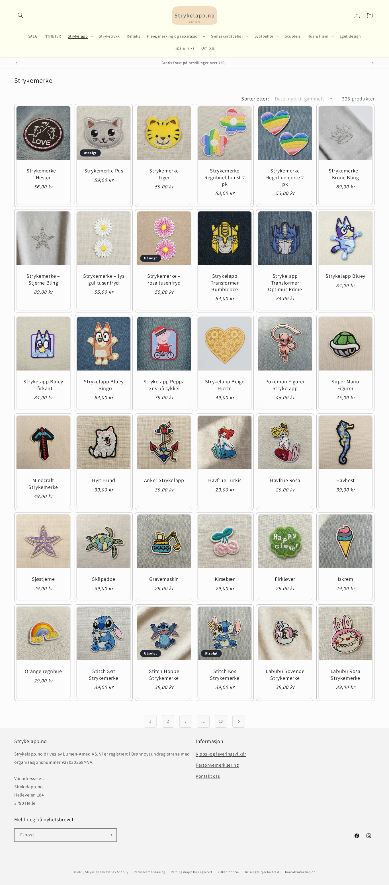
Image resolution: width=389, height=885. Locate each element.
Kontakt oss (208, 776)
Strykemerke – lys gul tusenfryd (103, 279)
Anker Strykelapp (164, 480)
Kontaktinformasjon (300, 872)
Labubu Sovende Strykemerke (285, 674)
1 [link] (150, 721)
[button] (20, 15)
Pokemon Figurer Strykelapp (285, 384)
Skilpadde (103, 579)
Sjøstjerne (43, 579)
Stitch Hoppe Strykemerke (164, 674)
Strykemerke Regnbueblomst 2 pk (224, 177)
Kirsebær (224, 579)
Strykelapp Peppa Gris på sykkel (164, 384)
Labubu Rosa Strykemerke (346, 674)
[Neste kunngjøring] (373, 63)
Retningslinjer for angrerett (191, 872)
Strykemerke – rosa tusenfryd (164, 279)
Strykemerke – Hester (43, 173)
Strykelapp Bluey (345, 276)
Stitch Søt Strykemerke (104, 674)
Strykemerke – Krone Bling (345, 173)
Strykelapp (93, 872)
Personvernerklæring (217, 765)
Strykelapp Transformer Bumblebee (225, 283)
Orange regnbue (43, 671)
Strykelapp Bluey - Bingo (104, 384)
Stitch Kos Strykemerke (224, 674)
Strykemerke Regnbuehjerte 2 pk (285, 177)
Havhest (345, 480)
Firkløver (285, 579)
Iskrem (345, 579)
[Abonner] (110, 835)
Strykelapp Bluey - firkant (43, 384)
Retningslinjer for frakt (262, 872)
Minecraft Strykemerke (43, 483)
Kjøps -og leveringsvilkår (221, 754)
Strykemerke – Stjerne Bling (43, 279)
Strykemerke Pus (103, 170)
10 (221, 721)
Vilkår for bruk (228, 872)
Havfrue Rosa (285, 480)
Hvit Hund (103, 480)
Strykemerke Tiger (164, 173)
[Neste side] (238, 721)
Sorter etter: (255, 98)
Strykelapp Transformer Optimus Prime (285, 283)
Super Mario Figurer (345, 384)
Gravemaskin (164, 579)
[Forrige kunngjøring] (16, 63)
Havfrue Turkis (224, 480)
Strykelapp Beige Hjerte (225, 384)
